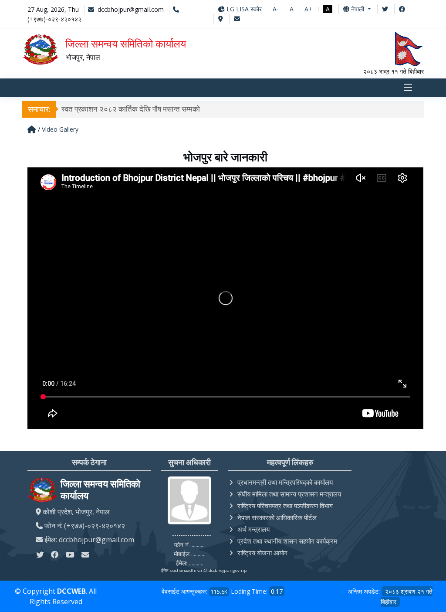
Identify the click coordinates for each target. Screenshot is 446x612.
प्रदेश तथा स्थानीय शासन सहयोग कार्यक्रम (287, 541)
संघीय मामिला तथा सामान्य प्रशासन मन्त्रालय (289, 494)
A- (276, 9)
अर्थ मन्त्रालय (253, 529)
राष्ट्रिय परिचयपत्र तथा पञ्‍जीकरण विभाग (285, 505)
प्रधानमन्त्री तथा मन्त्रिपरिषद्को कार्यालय (285, 482)
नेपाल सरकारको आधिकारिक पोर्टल (277, 517)
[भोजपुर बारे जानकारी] (225, 426)
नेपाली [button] (357, 9)
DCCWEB (71, 591)
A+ (308, 9)
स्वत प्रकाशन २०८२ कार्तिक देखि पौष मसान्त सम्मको (130, 109)
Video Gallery (60, 129)
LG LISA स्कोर (243, 9)
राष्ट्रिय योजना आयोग (262, 552)
